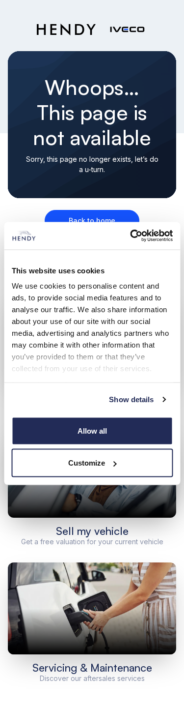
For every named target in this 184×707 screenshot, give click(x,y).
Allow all (92, 430)
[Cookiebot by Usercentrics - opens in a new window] (131, 236)
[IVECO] (127, 29)
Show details (131, 399)
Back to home (92, 220)
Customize (86, 463)
